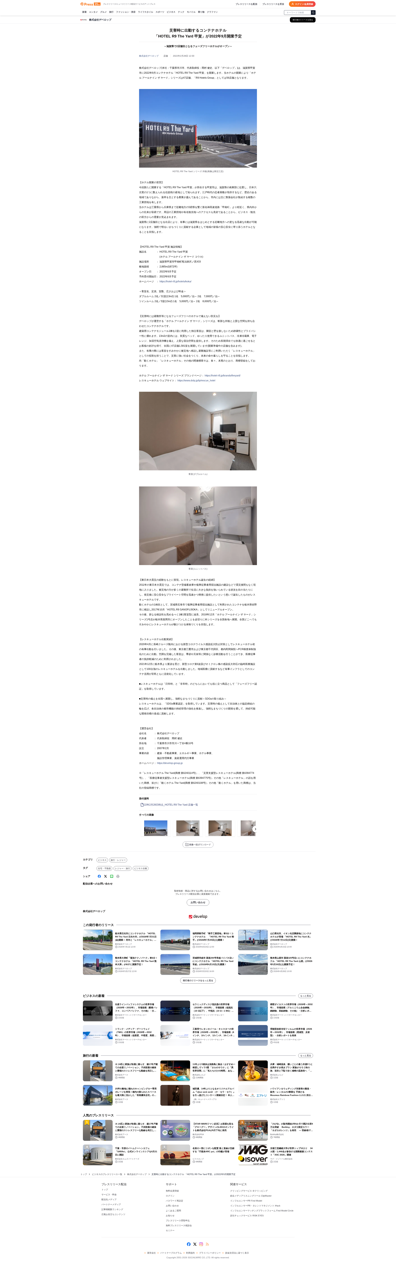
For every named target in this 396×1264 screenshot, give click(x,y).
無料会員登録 (172, 1191)
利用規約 (190, 1253)
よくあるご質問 (173, 1210)
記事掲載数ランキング (112, 1209)
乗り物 (201, 12)
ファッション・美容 (126, 12)
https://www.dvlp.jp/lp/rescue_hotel (196, 380)
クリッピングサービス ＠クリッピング (249, 1191)
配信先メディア (109, 1199)
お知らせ (170, 1215)
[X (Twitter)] (105, 876)
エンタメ (93, 12)
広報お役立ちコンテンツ (113, 1214)
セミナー (170, 1230)
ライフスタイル (145, 12)
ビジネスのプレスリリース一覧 (107, 1174)
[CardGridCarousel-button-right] (255, 829)
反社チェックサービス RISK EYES (247, 1215)
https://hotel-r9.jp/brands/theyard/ (222, 375)
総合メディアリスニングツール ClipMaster (251, 1196)
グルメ (103, 12)
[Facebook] (99, 876)
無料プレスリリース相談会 (179, 1225)
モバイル (191, 12)
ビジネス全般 (140, 868)
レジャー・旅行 (122, 868)
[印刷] (117, 876)
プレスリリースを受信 (273, 4)
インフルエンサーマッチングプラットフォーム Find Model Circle (261, 1210)
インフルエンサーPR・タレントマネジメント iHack (255, 1205)
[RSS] (207, 1244)
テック (181, 12)
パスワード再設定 (174, 1200)
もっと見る (305, 996)
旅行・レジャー (118, 860)
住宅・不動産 (104, 868)
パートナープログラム (171, 1253)
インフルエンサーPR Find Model (246, 1200)
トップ (83, 1174)
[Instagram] (201, 1244)
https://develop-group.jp (170, 763)
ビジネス (171, 12)
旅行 (111, 12)
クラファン (212, 12)
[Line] (111, 876)
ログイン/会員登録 (304, 4)
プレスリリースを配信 (246, 4)
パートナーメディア (111, 1204)
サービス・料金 (109, 1194)
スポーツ (160, 12)
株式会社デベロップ (149, 56)
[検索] (313, 12)
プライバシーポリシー (210, 1253)
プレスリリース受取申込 (178, 1220)
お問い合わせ (198, 902)
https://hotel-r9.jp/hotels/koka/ (175, 281)
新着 (84, 12)
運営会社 (151, 1253)
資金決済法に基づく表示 (237, 1253)
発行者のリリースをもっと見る (198, 980)
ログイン (170, 1196)
